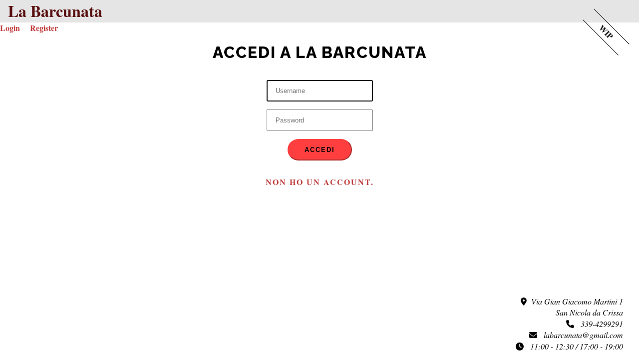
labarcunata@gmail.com (580, 335)
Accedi (320, 150)
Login (10, 28)
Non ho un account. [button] (320, 182)
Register (44, 28)
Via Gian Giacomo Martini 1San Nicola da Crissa (575, 307)
